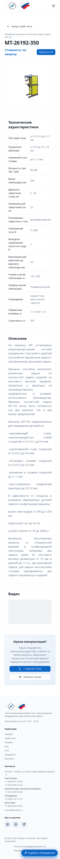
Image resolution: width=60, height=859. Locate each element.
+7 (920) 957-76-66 (32, 668)
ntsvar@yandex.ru (13, 810)
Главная (9, 734)
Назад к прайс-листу (22, 26)
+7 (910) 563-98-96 (13, 792)
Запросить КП (46, 52)
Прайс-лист (10, 738)
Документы (10, 754)
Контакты (9, 758)
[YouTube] (7, 824)
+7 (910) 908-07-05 (13, 785)
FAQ (7, 746)
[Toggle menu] (53, 6)
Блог (7, 750)
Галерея (9, 742)
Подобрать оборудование (41, 852)
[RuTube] (16, 824)
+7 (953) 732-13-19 (13, 799)
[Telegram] (24, 824)
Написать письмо (32, 677)
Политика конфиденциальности (30, 846)
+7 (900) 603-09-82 (13, 806)
